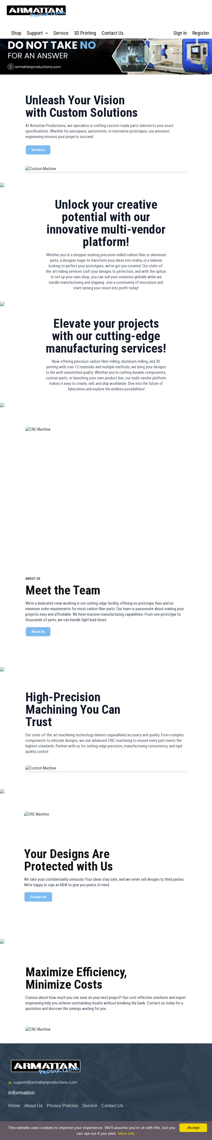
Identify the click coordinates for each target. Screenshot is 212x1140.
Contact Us (113, 33)
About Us (38, 631)
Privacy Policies (62, 1105)
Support (36, 33)
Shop (16, 33)
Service (60, 33)
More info (126, 1133)
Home (14, 1105)
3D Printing (85, 33)
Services (38, 150)
